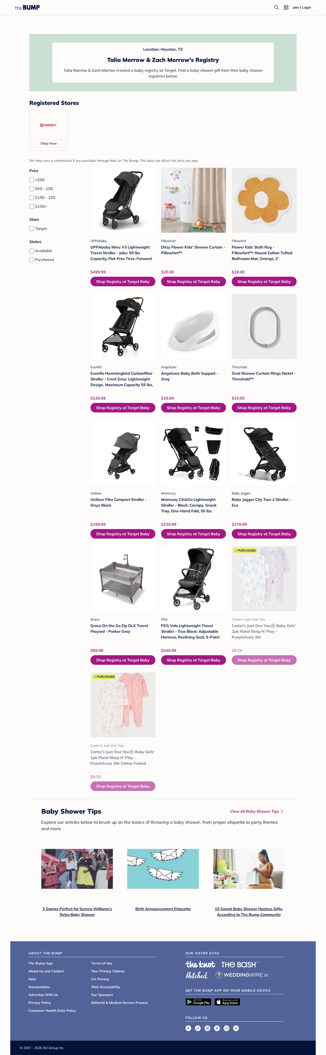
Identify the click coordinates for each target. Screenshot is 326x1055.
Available (43, 250)
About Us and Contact (46, 971)
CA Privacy (100, 979)
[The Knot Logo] (200, 964)
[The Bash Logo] (239, 965)
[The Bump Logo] (27, 7)
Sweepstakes (39, 987)
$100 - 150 (45, 197)
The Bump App (40, 963)
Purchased (44, 259)
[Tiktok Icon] (198, 1028)
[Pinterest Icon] (217, 1028)
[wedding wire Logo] (242, 974)
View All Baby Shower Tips (254, 811)
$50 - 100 (44, 188)
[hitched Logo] (196, 974)
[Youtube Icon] (226, 1028)
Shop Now (48, 143)
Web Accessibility (105, 987)
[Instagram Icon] (207, 1028)
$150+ (41, 206)
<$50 (40, 179)
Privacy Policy (39, 1003)
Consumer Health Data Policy (52, 1010)
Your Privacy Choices (108, 971)
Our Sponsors (102, 995)
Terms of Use (101, 963)
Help (32, 979)
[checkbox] (31, 180)
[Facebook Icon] (188, 1028)
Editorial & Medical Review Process (119, 1003)
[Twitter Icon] (236, 1028)
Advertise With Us (43, 995)
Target (41, 228)
